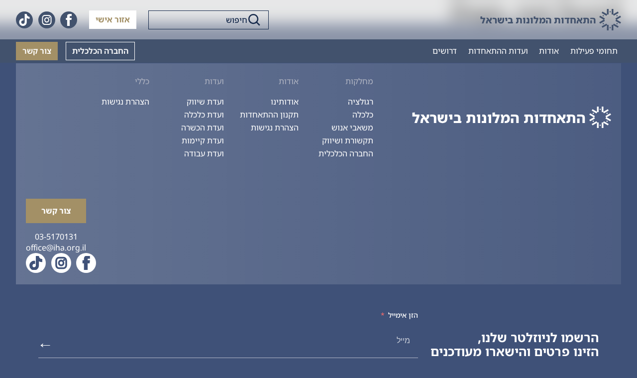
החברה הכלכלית (100, 50)
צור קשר (36, 50)
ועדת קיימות (203, 140)
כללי (142, 81)
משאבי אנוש (352, 127)
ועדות (214, 81)
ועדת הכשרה (202, 127)
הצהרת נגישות (275, 127)
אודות (549, 50)
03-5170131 (56, 236)
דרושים (444, 50)
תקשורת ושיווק (347, 140)
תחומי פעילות (594, 50)
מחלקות (359, 81)
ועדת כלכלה (204, 114)
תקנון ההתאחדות (269, 114)
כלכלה (362, 114)
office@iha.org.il (56, 247)
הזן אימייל (403, 315)
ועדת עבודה (204, 153)
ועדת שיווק (205, 101)
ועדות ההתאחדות (498, 50)
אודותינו (285, 101)
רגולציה (360, 101)
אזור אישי (113, 19)
